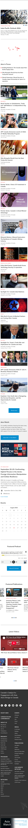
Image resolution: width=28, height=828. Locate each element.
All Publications (4, 738)
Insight (2, 314)
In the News (17, 729)
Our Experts (17, 737)
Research (4, 736)
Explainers (17, 755)
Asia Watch (3, 101)
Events (3, 503)
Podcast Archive (18, 739)
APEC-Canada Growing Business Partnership (6, 773)
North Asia (3, 743)
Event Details (4, 496)
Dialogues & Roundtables (6, 761)
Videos (16, 733)
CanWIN (2, 782)
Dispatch (2, 156)
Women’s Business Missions (6, 770)
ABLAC (2, 786)
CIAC (16, 723)
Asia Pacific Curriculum (19, 771)
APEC (2, 790)
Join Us (2, 728)
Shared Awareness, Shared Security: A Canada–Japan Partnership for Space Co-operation (13, 79)
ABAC (2, 788)
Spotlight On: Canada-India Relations (12, 292)
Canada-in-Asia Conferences (6, 717)
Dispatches (17, 749)
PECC (2, 792)
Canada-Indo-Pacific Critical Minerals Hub (7, 764)
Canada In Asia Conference (20, 780)
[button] (23, 25)
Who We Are (3, 726)
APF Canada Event (4, 466)
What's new (4, 713)
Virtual (16, 721)
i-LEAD (2, 776)
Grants (2, 751)
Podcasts (16, 731)
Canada (16, 717)
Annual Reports (4, 733)
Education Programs (5, 768)
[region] (14, 51)
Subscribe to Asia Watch (9, 437)
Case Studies (17, 757)
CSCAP (2, 794)
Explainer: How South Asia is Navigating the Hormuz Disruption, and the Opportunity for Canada (13, 398)
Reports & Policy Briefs (6, 263)
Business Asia (3, 747)
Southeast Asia (4, 740)
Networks (4, 779)
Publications (19, 743)
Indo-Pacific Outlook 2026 (11, 28)
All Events (17, 715)
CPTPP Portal (3, 749)
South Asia (3, 745)
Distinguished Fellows (5, 784)
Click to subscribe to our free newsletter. (21, 824)
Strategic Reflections (19, 753)
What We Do (3, 724)
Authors (2, 753)
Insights (16, 747)
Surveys (16, 759)
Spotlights (17, 763)
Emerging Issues (4, 766)
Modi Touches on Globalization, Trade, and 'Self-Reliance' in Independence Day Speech (13, 105)
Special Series (18, 761)
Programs (4, 757)
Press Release (4, 129)
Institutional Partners (5, 796)
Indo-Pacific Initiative (5, 759)
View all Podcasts (14, 568)
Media (17, 727)
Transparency (3, 730)
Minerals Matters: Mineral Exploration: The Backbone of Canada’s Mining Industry (13, 239)
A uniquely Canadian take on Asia (21, 821)
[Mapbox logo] (2, 60)
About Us (4, 722)
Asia (15, 719)
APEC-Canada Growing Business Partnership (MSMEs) (20, 777)
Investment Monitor (19, 773)
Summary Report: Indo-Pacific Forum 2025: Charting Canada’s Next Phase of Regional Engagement (13, 604)
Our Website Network (19, 768)
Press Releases (18, 735)
